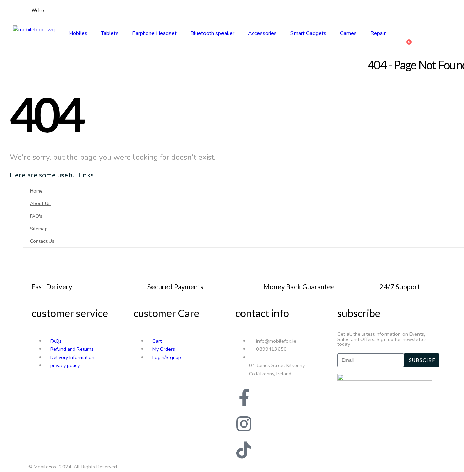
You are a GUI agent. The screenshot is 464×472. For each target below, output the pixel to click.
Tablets (110, 33)
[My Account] (404, 29)
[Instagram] (243, 423)
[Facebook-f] (243, 397)
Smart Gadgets (308, 33)
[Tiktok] (243, 449)
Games (348, 33)
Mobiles (77, 33)
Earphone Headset (154, 33)
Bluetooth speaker (212, 33)
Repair (378, 33)
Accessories (262, 33)
